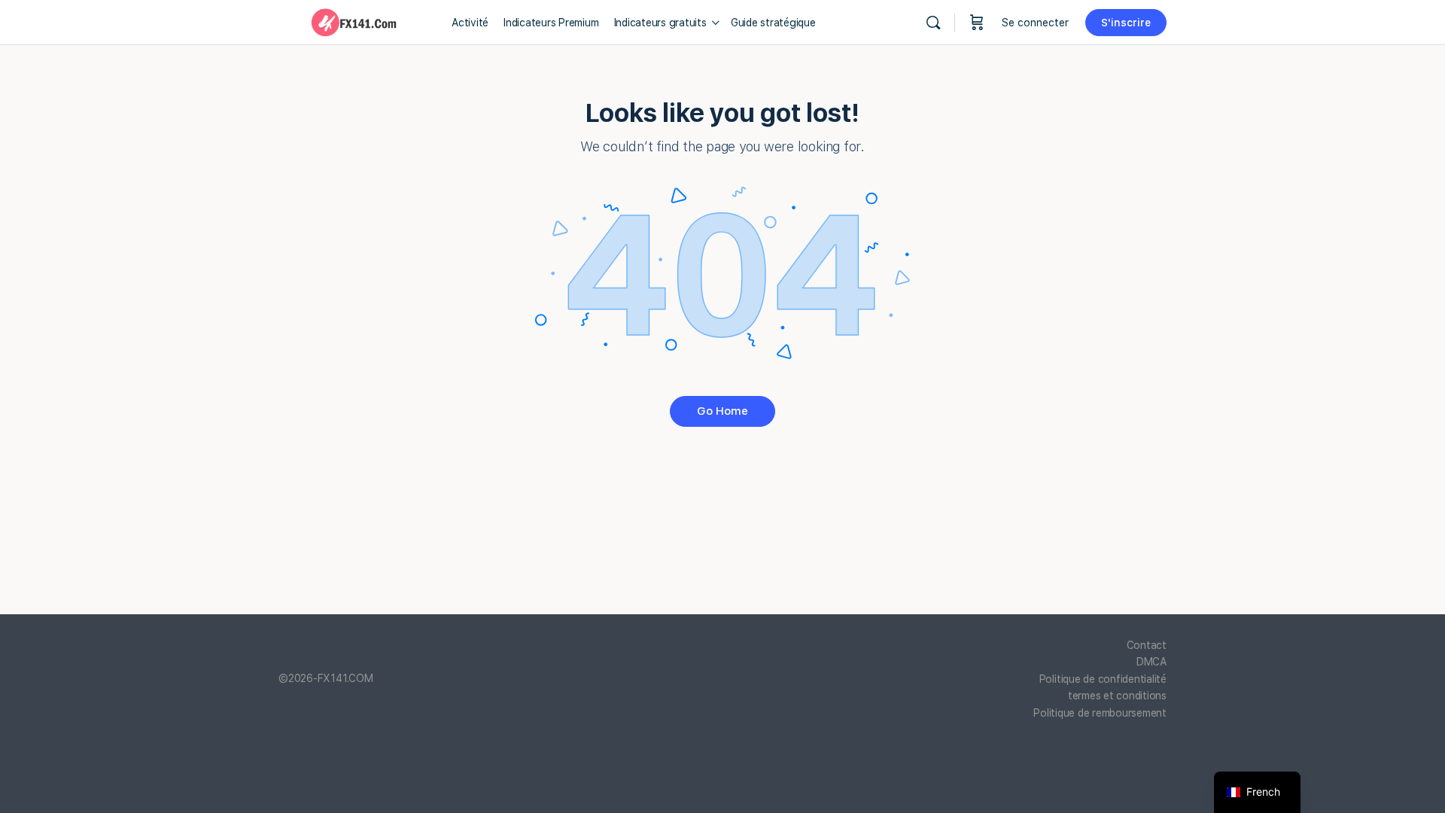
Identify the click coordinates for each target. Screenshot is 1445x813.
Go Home (722, 411)
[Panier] (977, 22)
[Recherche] (933, 23)
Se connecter (1035, 23)
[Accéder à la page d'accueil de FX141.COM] (353, 21)
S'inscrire (1126, 23)
